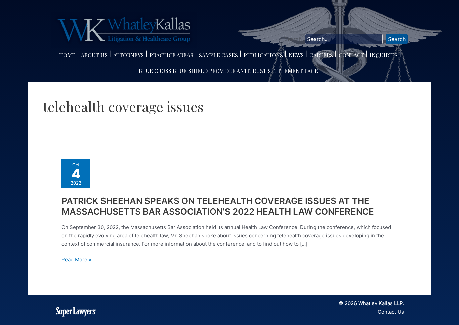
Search (293, 39)
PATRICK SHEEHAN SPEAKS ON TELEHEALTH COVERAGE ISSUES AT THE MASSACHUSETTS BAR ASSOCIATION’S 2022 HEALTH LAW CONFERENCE (217, 206)
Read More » (76, 260)
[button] (397, 39)
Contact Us (391, 312)
